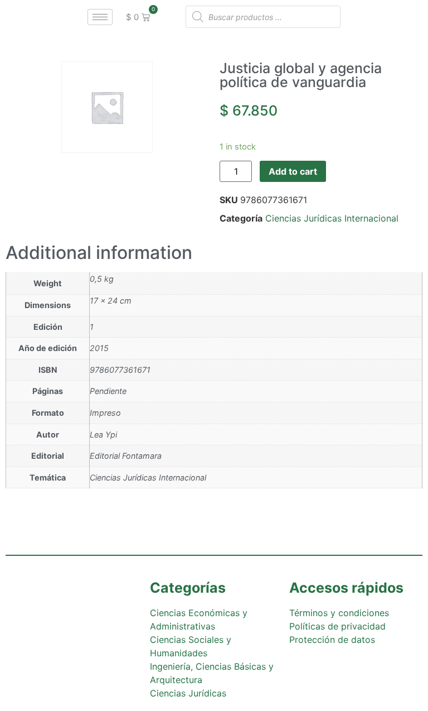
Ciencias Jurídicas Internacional (331, 218)
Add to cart (293, 171)
